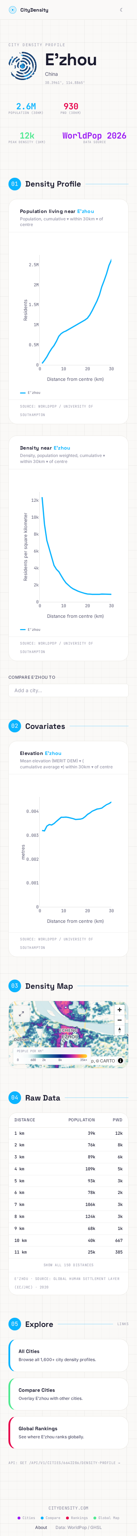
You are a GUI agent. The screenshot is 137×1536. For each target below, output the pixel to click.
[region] (68, 1034)
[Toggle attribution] (120, 1060)
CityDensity (34, 10)
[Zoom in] (120, 1010)
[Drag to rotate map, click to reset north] (120, 1030)
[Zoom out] (120, 1020)
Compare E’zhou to (31, 677)
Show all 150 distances (69, 1265)
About (41, 1527)
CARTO (107, 1060)
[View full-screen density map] (21, 1013)
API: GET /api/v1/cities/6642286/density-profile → (64, 1463)
